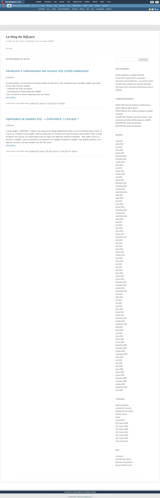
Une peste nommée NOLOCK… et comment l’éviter (134, 81)
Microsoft (49, 5)
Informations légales (85, 494)
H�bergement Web (107, 494)
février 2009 (120, 372)
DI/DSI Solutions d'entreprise (21, 5)
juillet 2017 (119, 165)
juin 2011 (119, 300)
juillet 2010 (119, 330)
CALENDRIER (100, 9)
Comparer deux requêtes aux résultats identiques (133, 84)
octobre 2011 (120, 288)
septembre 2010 (121, 324)
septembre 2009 (121, 354)
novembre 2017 (121, 159)
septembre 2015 (121, 192)
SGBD (85, 5)
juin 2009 (119, 360)
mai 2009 (119, 363)
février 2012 (120, 276)
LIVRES (53, 9)
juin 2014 (119, 222)
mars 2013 (119, 249)
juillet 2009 (119, 357)
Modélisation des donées (125, 411)
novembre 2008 (121, 381)
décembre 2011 (121, 282)
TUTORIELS (41, 9)
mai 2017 (119, 168)
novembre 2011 (121, 285)
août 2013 (119, 240)
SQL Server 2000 (122, 423)
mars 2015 (119, 204)
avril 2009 (119, 366)
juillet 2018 (119, 144)
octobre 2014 (120, 213)
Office (91, 5)
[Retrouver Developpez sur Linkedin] (158, 9)
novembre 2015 (121, 186)
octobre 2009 (120, 351)
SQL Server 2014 (122, 435)
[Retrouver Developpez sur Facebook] (155, 9)
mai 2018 (119, 147)
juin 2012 (119, 264)
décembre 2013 (121, 237)
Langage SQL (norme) (37, 103)
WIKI (87, 9)
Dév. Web (62, 5)
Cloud (33, 5)
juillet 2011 (119, 297)
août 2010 (119, 327)
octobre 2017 (120, 162)
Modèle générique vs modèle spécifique (130, 75)
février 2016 (120, 180)
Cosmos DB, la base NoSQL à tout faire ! (131, 78)
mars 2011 (119, 309)
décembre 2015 (121, 183)
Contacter (67, 492)
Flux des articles (123, 459)
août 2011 (119, 294)
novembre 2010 (121, 318)
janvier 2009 (120, 375)
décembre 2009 (121, 345)
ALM (43, 5)
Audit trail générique (134, 123)
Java (55, 5)
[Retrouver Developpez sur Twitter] (153, 9)
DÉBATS (82, 9)
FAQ (48, 9)
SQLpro (62, 103)
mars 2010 (119, 336)
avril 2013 (119, 246)
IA (38, 5)
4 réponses (10, 125)
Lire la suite (11, 97)
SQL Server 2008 (122, 429)
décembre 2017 (121, 156)
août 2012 (119, 258)
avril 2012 (119, 270)
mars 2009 (119, 369)
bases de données (122, 405)
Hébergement (72, 494)
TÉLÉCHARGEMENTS (64, 9)
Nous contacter (52, 494)
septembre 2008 (121, 387)
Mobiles (97, 5)
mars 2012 (119, 273)
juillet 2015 (119, 198)
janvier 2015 (120, 207)
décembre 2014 (121, 210)
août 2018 (119, 141)
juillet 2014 (119, 219)
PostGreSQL (120, 420)
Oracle (118, 417)
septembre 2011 (121, 291)
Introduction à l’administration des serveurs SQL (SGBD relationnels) (47, 71)
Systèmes (105, 5)
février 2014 (120, 234)
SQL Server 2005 (122, 426)
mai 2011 (119, 303)
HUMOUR (108, 9)
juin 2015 (119, 201)
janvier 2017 (120, 171)
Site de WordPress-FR (124, 465)
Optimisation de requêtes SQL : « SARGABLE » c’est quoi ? (42, 119)
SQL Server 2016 (122, 438)
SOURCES (75, 9)
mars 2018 (119, 150)
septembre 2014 (121, 216)
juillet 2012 (119, 261)
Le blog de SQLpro (20, 37)
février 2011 (120, 312)
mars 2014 (119, 231)
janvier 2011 (120, 315)
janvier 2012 (120, 279)
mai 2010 (119, 333)
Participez (62, 494)
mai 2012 (119, 267)
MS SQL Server (51, 151)
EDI (69, 5)
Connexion (119, 456)
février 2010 (120, 339)
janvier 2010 (120, 342)
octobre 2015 (120, 189)
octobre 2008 (120, 384)
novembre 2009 (121, 348)
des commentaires (124, 462)
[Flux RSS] (150, 9)
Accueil (9, 49)
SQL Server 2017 (122, 441)
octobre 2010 (120, 321)
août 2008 (119, 390)
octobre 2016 (120, 174)
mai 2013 (119, 243)
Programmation (76, 5)
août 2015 (119, 195)
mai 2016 (119, 177)
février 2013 (120, 252)
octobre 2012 (120, 255)
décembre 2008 (121, 378)
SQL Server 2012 (122, 432)
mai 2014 (119, 225)
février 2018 (120, 153)
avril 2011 (119, 306)
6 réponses (10, 77)
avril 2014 (119, 228)
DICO (92, 9)
